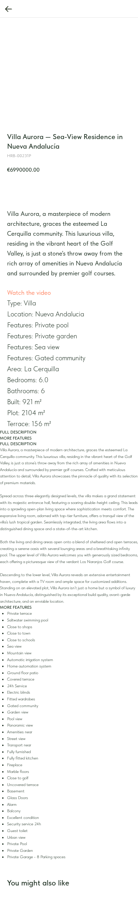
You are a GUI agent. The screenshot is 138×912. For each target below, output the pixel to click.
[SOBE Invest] (31, 10)
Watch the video (29, 292)
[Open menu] (119, 10)
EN (99, 10)
